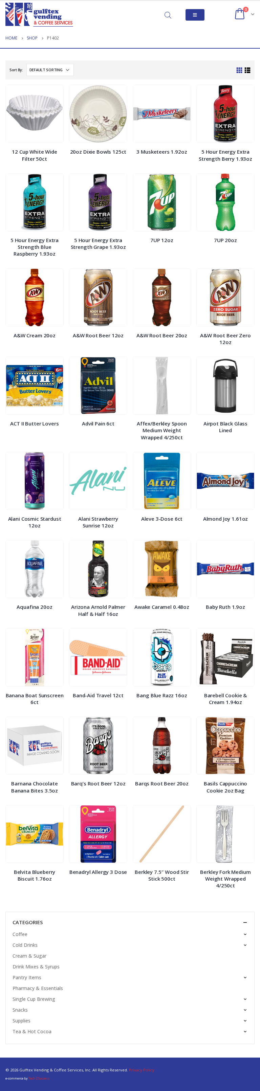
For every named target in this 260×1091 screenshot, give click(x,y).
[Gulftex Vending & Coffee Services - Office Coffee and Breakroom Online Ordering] (39, 15)
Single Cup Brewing (34, 999)
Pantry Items (27, 977)
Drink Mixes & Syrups (36, 966)
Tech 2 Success (38, 1078)
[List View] (247, 70)
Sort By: (16, 69)
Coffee (20, 934)
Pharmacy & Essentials (38, 988)
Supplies (21, 1020)
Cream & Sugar (29, 956)
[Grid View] (239, 70)
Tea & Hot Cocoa (32, 1031)
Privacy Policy (141, 1069)
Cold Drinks (25, 945)
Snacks (20, 1010)
